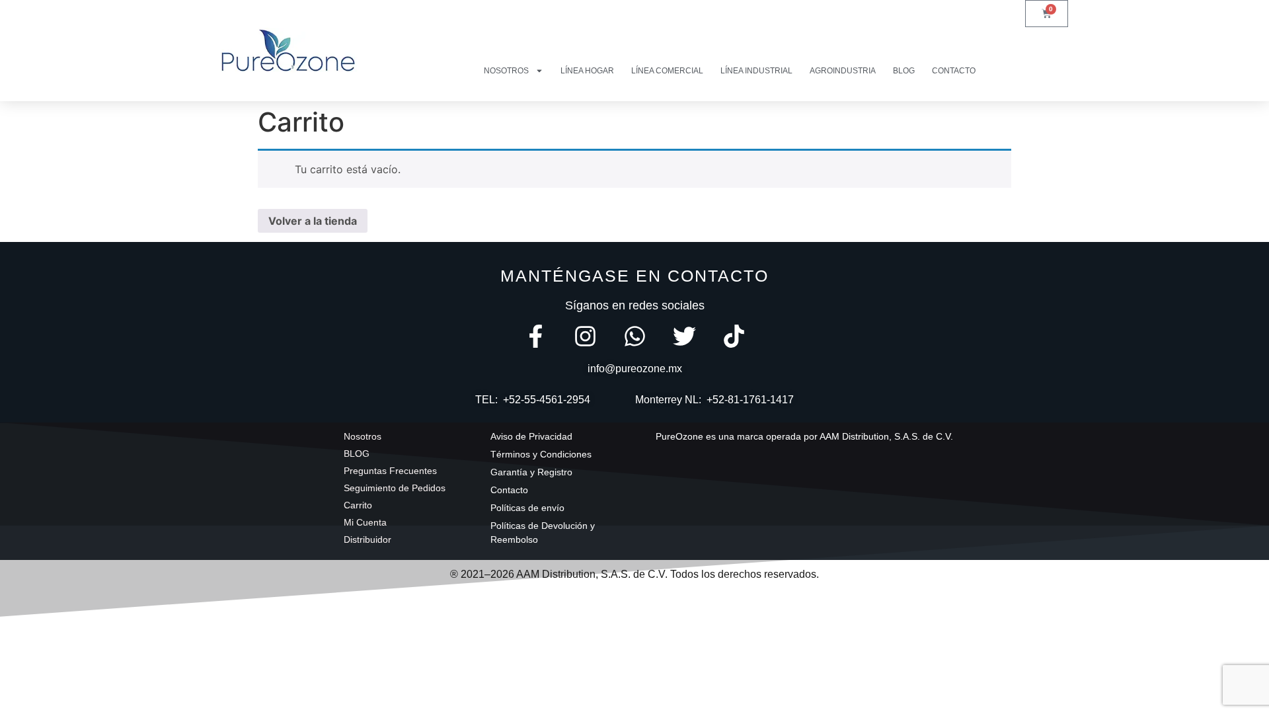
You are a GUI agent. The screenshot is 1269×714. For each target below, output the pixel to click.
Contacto (954, 70)
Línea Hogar (587, 70)
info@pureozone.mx (635, 368)
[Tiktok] (734, 336)
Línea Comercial (667, 70)
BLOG (904, 70)
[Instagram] (585, 336)
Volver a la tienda (312, 220)
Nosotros (506, 70)
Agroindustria (843, 70)
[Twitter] (684, 336)
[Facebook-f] (535, 336)
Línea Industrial (756, 70)
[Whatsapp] (634, 336)
